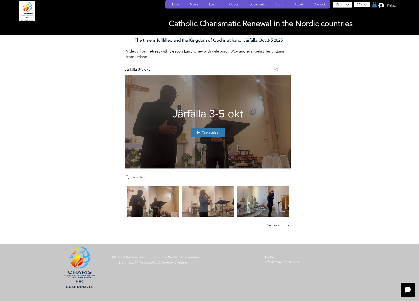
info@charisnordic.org (281, 262)
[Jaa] (276, 69)
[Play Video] (153, 201)
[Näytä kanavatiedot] (286, 69)
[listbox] (362, 4)
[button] (362, 4)
